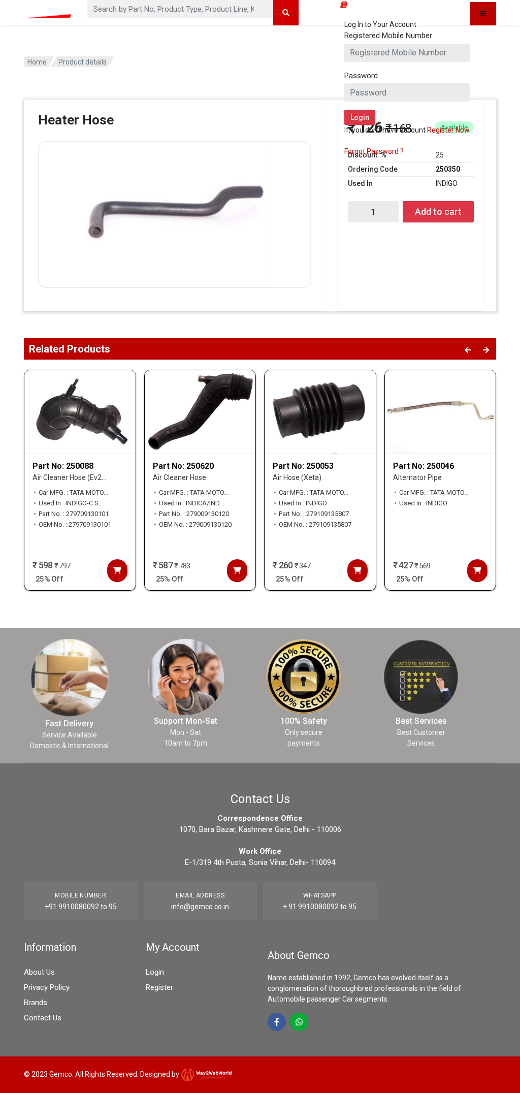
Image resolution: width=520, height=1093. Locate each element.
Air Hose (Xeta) (297, 477)
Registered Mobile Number (388, 35)
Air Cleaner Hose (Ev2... (69, 477)
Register (159, 987)
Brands (35, 1002)
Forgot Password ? (374, 151)
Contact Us (42, 1017)
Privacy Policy (47, 987)
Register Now (448, 130)
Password (361, 75)
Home (37, 62)
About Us (39, 972)
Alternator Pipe (417, 477)
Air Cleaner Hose (179, 477)
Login (155, 972)
